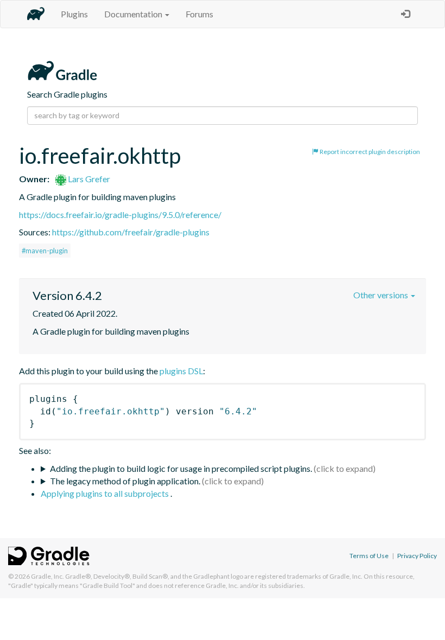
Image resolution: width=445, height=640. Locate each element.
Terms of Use (369, 556)
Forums (199, 14)
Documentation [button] (134, 14)
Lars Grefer (88, 179)
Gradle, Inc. (47, 576)
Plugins (74, 14)
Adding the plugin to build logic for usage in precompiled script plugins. (181, 468)
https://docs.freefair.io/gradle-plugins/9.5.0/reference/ (120, 214)
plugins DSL (181, 371)
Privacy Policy (417, 556)
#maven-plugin (45, 250)
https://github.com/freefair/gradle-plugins (130, 232)
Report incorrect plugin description (369, 152)
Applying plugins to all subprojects (105, 493)
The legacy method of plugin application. (125, 481)
